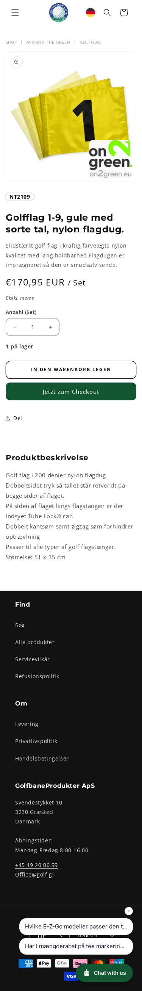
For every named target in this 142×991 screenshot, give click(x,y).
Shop (11, 42)
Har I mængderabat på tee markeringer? (78, 946)
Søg (20, 625)
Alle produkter (35, 642)
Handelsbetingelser (42, 758)
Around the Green (48, 42)
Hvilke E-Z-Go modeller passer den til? (77, 926)
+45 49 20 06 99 (36, 865)
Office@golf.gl (34, 874)
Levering (27, 724)
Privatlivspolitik (36, 741)
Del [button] (17, 418)
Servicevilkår (32, 659)
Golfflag (90, 42)
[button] (15, 12)
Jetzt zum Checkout (71, 391)
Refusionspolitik (37, 676)
